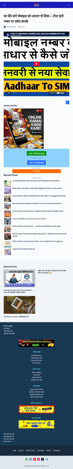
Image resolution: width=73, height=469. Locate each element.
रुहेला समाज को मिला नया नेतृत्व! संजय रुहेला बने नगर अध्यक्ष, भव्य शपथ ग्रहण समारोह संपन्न (37, 203)
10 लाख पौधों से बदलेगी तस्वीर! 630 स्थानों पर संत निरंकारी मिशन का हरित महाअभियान (36, 181)
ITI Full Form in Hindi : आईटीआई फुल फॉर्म (16, 317)
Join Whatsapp (36, 153)
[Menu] (4, 5)
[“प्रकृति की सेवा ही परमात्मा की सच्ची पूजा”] (7, 251)
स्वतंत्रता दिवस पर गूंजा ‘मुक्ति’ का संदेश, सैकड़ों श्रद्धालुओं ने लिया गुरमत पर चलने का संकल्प (37, 188)
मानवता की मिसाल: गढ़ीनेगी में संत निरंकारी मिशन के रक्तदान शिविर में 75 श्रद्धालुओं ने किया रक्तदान (39, 196)
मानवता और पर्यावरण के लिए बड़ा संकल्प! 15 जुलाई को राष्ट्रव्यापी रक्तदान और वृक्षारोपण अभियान (37, 211)
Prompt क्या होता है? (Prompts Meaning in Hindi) (29, 219)
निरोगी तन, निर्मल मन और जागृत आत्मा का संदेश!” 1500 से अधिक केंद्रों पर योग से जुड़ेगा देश (37, 241)
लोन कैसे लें (7, 328)
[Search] (67, 102)
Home (14, 450)
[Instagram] (38, 459)
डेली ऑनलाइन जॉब (36, 358)
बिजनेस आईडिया (8, 326)
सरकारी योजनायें (8, 331)
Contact (49, 450)
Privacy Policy (30, 450)
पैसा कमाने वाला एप (36, 355)
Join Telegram (36, 162)
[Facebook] (30, 459)
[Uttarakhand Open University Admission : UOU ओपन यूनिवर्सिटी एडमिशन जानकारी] (19, 278)
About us (21, 450)
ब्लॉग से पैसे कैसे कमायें (36, 397)
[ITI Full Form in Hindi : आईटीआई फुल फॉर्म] (19, 305)
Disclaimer (40, 450)
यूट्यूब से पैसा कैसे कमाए (36, 389)
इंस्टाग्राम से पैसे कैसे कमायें (36, 392)
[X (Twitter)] (42, 459)
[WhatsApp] (26, 459)
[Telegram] (46, 459)
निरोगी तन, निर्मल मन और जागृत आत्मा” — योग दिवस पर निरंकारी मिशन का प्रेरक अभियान (36, 226)
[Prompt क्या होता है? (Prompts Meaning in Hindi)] (7, 221)
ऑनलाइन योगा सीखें (9, 333)
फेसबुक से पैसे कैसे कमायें (36, 394)
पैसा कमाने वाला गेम (36, 360)
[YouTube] (34, 459)
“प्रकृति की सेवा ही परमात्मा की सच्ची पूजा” (23, 249)
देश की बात (36, 171)
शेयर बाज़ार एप (36, 363)
